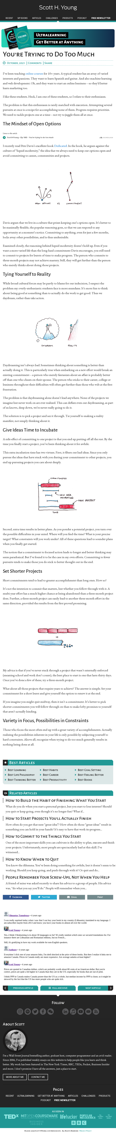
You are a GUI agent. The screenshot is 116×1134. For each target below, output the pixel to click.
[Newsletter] (88, 1011)
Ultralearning (25, 1096)
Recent (10, 1096)
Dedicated (60, 146)
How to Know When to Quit (32, 859)
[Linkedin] (65, 1011)
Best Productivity (55, 779)
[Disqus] (58, 946)
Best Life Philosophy (21, 774)
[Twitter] (35, 1011)
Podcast (46, 1100)
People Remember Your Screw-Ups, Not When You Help (57, 877)
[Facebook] (43, 1011)
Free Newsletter (64, 1100)
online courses (34, 73)
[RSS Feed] (96, 1011)
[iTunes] (73, 1011)
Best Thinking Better (22, 779)
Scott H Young (58, 5)
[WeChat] (50, 1011)
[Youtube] (81, 1011)
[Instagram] (20, 1011)
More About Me (15, 1077)
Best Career (50, 774)
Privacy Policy (85, 1131)
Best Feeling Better (91, 774)
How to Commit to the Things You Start (43, 836)
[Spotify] (27, 1011)
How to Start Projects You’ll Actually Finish (48, 818)
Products (104, 1096)
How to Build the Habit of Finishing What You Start (56, 800)
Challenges (88, 1096)
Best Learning (17, 770)
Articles (73, 1096)
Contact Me (38, 1077)
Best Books (85, 779)
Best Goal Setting (89, 770)
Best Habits (50, 770)
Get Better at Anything (51, 1096)
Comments (34, 63)
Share (48, 63)
